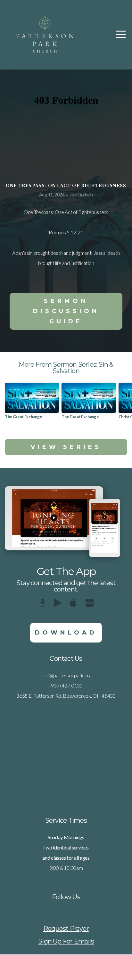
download (66, 632)
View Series (66, 447)
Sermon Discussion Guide (66, 311)
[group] (32, 403)
